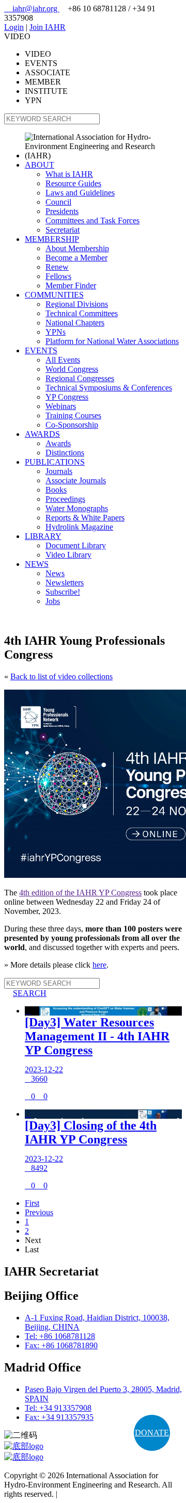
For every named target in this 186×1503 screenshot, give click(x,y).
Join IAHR (47, 27)
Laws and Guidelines (80, 192)
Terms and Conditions (95, 1494)
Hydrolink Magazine (79, 526)
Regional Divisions (76, 304)
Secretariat (62, 229)
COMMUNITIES (54, 294)
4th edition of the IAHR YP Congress (80, 892)
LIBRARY (43, 536)
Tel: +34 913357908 (58, 1407)
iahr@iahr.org (31, 8)
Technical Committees (81, 313)
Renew (57, 267)
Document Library (75, 545)
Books (56, 489)
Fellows (58, 276)
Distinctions (64, 452)
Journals (58, 471)
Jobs (52, 601)
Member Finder (70, 285)
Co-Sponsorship (71, 424)
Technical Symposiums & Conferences (108, 387)
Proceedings (65, 499)
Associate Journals (75, 480)
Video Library (68, 554)
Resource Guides (73, 183)
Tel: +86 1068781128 (60, 1336)
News (55, 573)
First (32, 1203)
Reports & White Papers (85, 517)
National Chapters (74, 322)
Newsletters (64, 582)
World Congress (71, 369)
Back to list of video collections (61, 676)
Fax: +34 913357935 (59, 1417)
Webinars (60, 406)
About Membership (77, 248)
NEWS (37, 564)
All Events (62, 359)
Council (58, 202)
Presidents (62, 211)
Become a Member (76, 257)
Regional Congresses (79, 378)
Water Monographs (76, 508)
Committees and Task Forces (92, 220)
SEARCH (25, 993)
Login (14, 27)
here (99, 964)
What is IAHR (69, 174)
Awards (58, 443)
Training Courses (73, 415)
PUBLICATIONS (55, 462)
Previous (39, 1212)
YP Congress (66, 397)
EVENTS (41, 350)
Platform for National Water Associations (112, 341)
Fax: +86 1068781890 (61, 1345)
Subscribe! (62, 591)
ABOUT (39, 164)
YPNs (55, 332)
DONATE (152, 1432)
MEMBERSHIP (52, 239)
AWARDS (42, 434)
